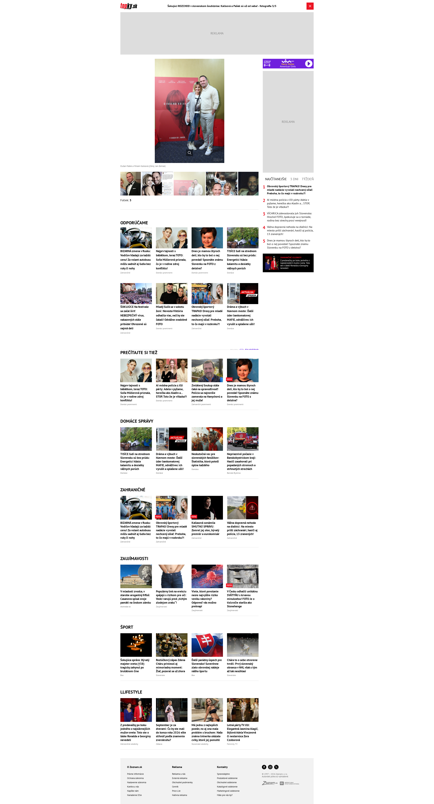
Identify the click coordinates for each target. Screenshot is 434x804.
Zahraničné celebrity (129, 744)
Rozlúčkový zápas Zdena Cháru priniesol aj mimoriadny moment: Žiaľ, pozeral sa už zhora (170, 665)
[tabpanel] (288, 216)
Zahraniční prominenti (201, 404)
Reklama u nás (178, 773)
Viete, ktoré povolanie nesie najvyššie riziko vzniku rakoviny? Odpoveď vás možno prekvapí (205, 599)
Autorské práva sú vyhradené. (275, 776)
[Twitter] (276, 767)
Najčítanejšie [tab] (276, 179)
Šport (126, 627)
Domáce (123, 473)
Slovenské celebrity (200, 744)
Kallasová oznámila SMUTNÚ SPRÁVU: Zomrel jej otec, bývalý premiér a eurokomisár (205, 528)
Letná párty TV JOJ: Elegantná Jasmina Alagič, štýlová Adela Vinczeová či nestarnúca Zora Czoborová (242, 732)
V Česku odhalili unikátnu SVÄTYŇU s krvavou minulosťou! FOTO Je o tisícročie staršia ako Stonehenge (242, 599)
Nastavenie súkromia (136, 782)
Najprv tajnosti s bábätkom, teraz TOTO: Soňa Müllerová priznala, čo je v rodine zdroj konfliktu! (135, 393)
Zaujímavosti (134, 558)
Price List (176, 790)
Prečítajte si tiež (138, 352)
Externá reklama (179, 778)
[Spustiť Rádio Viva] (288, 61)
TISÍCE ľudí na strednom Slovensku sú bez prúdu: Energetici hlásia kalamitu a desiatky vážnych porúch (135, 461)
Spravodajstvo (223, 773)
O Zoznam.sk (134, 767)
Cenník (175, 786)
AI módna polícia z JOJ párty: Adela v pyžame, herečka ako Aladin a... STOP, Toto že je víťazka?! (171, 391)
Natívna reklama (179, 795)
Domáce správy (136, 421)
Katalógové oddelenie (227, 786)
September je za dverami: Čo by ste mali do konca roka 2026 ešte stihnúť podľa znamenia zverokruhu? (171, 732)
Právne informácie (135, 773)
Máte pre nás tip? (225, 795)
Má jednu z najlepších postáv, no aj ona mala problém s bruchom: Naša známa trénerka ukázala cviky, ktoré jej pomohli (207, 732)
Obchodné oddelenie (227, 782)
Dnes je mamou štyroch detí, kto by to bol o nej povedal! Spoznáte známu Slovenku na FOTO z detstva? (242, 393)
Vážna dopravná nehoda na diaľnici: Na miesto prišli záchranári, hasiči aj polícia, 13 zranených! (242, 528)
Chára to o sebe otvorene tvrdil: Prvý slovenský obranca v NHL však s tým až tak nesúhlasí (242, 665)
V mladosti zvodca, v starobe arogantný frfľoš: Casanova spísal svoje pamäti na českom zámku (135, 597)
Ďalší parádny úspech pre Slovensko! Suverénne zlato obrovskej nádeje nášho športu (207, 665)
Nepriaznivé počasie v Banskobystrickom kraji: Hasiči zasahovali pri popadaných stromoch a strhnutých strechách (241, 461)
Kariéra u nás (133, 786)
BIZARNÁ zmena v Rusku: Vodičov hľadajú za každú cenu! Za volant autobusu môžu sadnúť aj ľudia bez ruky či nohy (135, 530)
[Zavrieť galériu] (310, 6)
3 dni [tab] (294, 179)
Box (122, 675)
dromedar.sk (125, 606)
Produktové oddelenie (227, 778)
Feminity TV (232, 744)
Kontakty (222, 767)
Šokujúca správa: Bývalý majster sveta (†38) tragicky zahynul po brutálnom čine (134, 665)
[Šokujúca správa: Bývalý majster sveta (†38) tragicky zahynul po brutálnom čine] (136, 645)
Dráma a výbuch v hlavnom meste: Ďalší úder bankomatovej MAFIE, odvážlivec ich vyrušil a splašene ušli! (170, 461)
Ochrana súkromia (135, 778)
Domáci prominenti (128, 404)
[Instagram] (270, 767)
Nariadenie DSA (134, 795)
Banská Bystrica (234, 473)
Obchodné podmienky (182, 782)
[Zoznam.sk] (271, 784)
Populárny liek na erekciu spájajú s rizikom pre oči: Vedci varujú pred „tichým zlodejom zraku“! (171, 597)
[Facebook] (264, 767)
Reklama (177, 767)
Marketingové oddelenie (228, 790)
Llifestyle (131, 692)
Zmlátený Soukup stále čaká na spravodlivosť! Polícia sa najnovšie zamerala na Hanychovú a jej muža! (207, 393)
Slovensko (160, 675)
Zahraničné (132, 489)
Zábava (159, 744)
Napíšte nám (133, 790)
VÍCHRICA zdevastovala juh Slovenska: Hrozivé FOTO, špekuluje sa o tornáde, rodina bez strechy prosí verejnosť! (289, 217)
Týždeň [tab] (308, 179)
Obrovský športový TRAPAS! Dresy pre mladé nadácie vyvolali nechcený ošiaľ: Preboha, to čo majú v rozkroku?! (171, 530)
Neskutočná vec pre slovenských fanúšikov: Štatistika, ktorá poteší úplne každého (205, 459)
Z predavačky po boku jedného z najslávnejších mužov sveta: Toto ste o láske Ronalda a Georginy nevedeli (135, 732)
